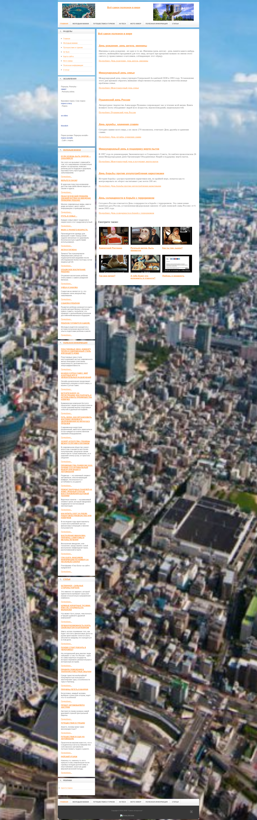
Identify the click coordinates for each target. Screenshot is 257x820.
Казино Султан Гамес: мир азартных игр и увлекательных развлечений (76, 375)
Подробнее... (66, 177)
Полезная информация (73, 65)
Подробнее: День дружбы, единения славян (120, 137)
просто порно (67, 788)
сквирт (63, 89)
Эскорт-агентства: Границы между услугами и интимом (75, 442)
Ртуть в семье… (69, 216)
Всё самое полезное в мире (115, 33)
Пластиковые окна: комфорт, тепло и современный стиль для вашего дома (76, 351)
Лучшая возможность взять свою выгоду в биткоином (76, 627)
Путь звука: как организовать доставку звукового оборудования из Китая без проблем (76, 420)
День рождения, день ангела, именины (123, 45)
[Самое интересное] (78, 10)
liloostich (64, 126)
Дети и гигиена (69, 250)
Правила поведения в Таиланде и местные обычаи (76, 671)
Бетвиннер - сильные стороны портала (72, 587)
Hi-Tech (66, 52)
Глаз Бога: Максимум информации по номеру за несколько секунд (75, 560)
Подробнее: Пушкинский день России (117, 112)
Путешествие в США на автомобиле (73, 738)
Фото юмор (68, 61)
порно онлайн (67, 138)
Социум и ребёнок (70, 303)
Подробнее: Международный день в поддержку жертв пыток (128, 161)
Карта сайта (68, 56)
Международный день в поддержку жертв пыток (129, 148)
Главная (66, 39)
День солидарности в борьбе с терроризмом (126, 198)
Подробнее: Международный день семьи (119, 88)
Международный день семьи (117, 72)
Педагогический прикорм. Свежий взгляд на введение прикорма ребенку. (76, 198)
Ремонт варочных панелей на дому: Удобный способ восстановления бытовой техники (76, 492)
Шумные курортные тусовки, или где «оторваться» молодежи (76, 608)
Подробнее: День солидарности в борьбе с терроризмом (126, 213)
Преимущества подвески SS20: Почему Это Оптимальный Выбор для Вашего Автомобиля (77, 468)
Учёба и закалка (69, 287)
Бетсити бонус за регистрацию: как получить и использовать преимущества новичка (76, 396)
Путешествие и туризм (73, 48)
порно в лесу (66, 103)
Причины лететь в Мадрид (74, 689)
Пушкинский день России (114, 99)
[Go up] (191, 812)
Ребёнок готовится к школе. (75, 323)
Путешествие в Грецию (73, 723)
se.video (64, 116)
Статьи (66, 70)
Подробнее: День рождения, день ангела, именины (123, 61)
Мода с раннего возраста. (74, 230)
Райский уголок (69, 757)
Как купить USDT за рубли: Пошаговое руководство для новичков (76, 516)
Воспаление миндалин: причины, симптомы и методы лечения (73, 538)
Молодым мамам (70, 43)
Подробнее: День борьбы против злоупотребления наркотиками (130, 186)
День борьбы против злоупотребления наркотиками (131, 173)
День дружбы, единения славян (118, 124)
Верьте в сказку (69, 180)
